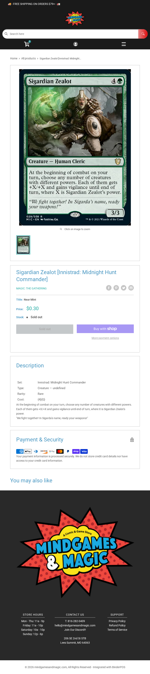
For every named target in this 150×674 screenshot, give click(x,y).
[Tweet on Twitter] (123, 288)
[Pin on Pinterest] (116, 288)
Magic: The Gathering (31, 288)
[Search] (143, 34)
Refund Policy (117, 625)
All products (28, 58)
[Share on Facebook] (109, 288)
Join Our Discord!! (75, 629)
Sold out (45, 329)
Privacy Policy (117, 621)
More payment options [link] (105, 338)
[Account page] (75, 44)
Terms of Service (117, 629)
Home (13, 58)
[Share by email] (131, 288)
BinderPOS (118, 667)
